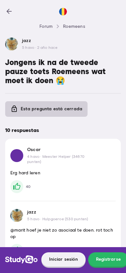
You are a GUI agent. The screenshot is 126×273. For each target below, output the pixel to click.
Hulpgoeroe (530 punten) (65, 219)
